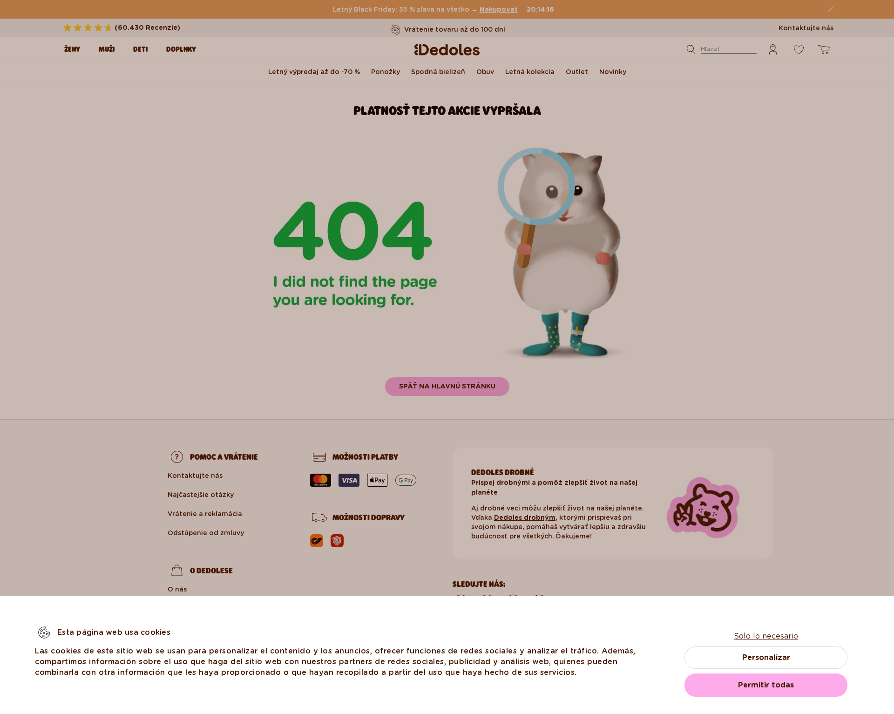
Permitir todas (766, 684)
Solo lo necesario (766, 636)
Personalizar (766, 657)
